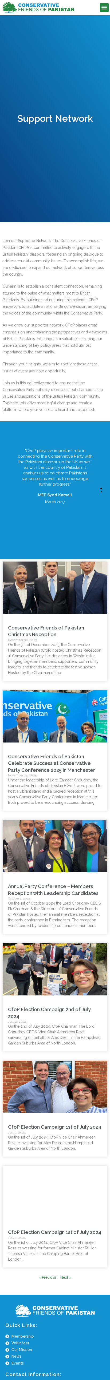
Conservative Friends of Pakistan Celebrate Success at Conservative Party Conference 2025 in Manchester (51, 763)
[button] (104, 7)
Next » (65, 1277)
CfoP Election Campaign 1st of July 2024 (54, 1127)
